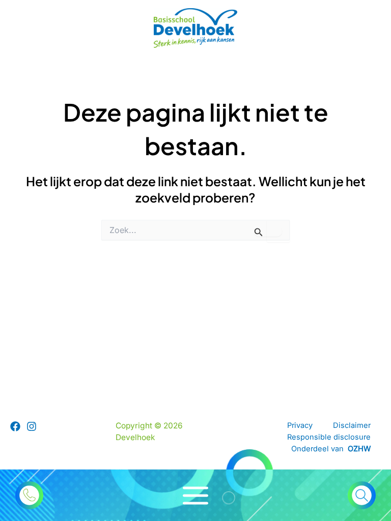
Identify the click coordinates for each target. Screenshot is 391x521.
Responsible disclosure (329, 437)
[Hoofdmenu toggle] (195, 495)
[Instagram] (31, 426)
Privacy (300, 425)
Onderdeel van (331, 448)
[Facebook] (15, 426)
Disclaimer (352, 425)
